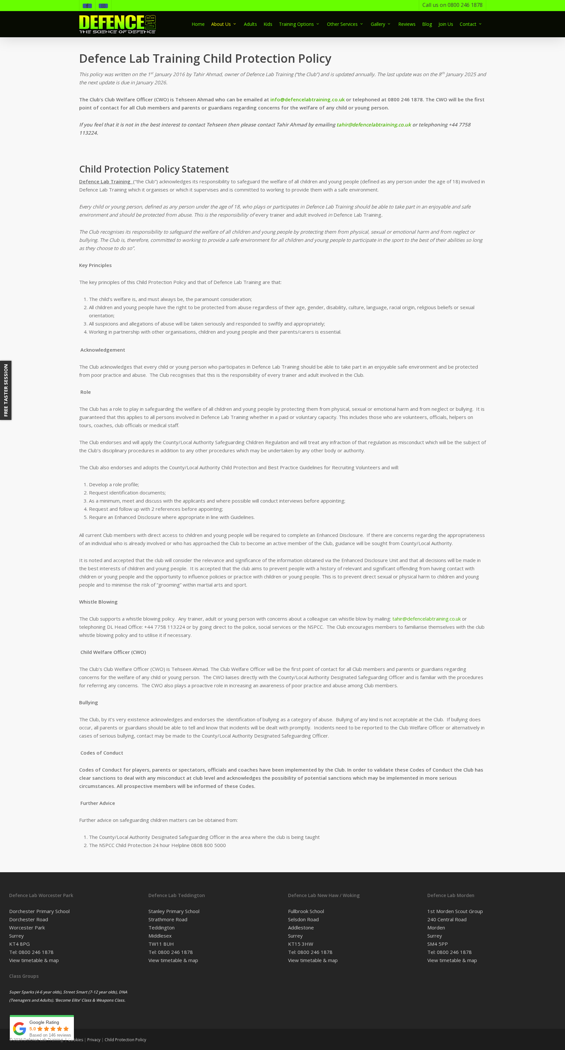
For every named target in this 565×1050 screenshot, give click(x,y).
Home (198, 24)
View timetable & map (34, 960)
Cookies (75, 1039)
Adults (250, 24)
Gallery (378, 24)
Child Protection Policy (125, 1039)
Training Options (296, 24)
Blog (427, 24)
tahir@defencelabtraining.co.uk (426, 618)
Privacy (93, 1039)
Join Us (445, 24)
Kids (268, 24)
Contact (468, 24)
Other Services (342, 24)
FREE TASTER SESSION (5, 390)
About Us (221, 24)
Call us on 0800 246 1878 (452, 4)
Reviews (407, 24)
